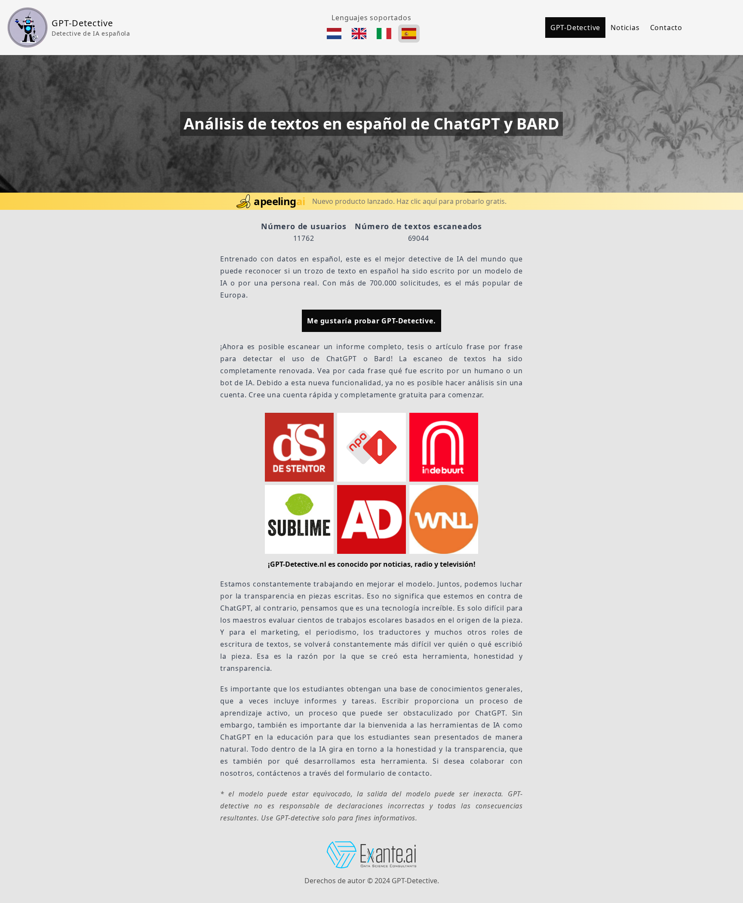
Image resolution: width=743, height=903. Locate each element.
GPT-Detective (575, 27)
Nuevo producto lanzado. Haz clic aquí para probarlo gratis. (409, 201)
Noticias (625, 27)
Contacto (666, 27)
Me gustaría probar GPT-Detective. (371, 321)
